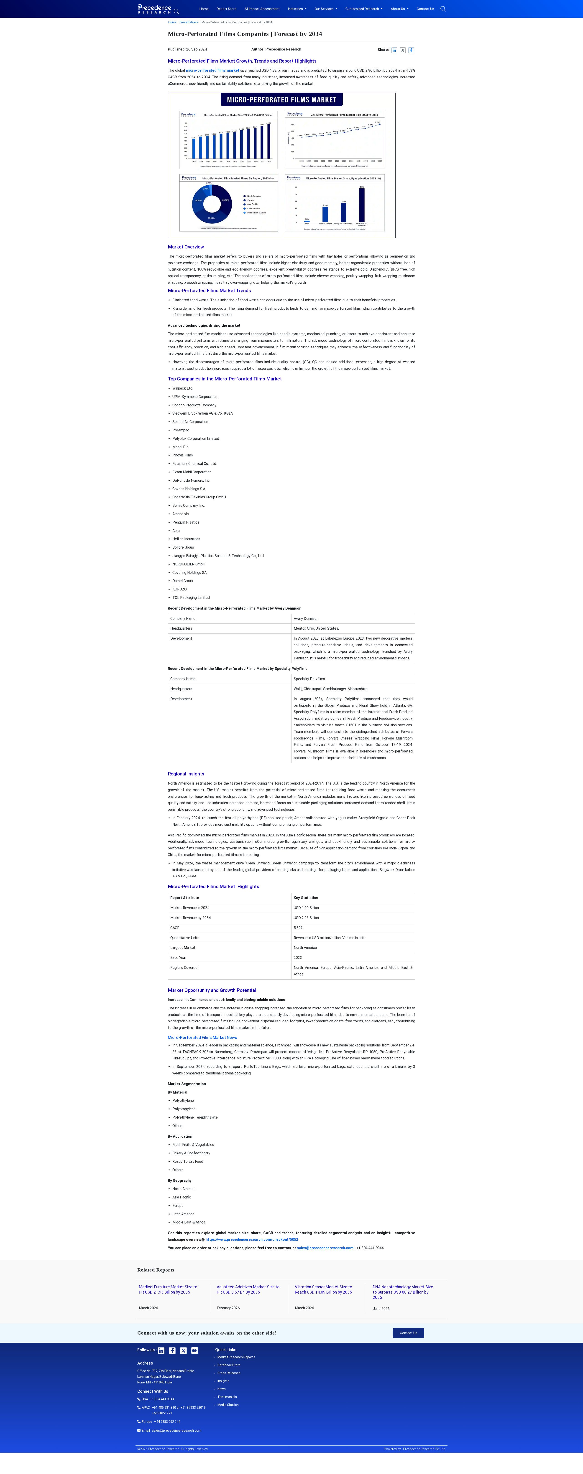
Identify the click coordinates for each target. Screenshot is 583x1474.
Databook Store (228, 1365)
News (221, 1389)
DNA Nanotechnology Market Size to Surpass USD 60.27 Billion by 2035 (403, 1292)
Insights (223, 1381)
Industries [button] (296, 9)
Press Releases (228, 1373)
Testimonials (227, 1397)
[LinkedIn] (394, 50)
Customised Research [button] (362, 9)
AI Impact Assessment (262, 9)
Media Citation (228, 1405)
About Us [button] (398, 9)
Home (204, 9)
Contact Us (425, 9)
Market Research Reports (236, 1357)
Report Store (226, 9)
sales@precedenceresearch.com (325, 1248)
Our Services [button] (325, 9)
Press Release (189, 22)
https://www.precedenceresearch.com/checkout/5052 (252, 1239)
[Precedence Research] (154, 9)
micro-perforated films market (212, 70)
